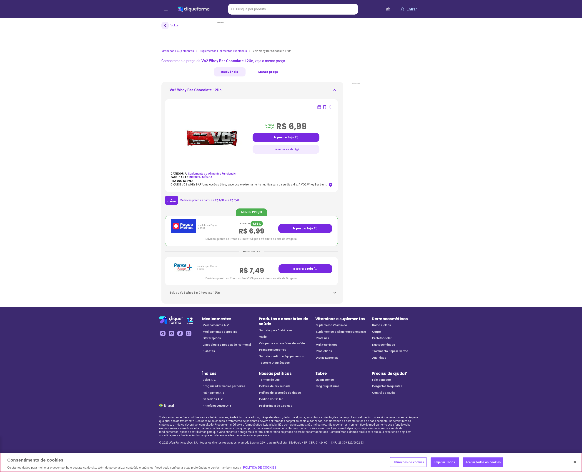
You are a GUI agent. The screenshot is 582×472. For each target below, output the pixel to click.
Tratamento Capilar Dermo (390, 351)
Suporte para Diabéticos (275, 330)
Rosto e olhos (381, 325)
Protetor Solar (381, 338)
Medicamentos (216, 318)
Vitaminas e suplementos (340, 318)
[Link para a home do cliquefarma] (202, 9)
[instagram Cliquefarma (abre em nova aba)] (188, 333)
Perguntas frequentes (387, 386)
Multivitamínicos (326, 344)
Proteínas (322, 338)
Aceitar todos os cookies (483, 462)
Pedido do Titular (271, 399)
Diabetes (209, 351)
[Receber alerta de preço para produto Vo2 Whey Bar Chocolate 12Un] (330, 107)
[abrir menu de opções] (166, 9)
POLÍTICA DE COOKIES (259, 467)
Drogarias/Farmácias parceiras (224, 386)
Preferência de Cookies (275, 405)
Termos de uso (269, 379)
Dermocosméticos (390, 318)
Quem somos (325, 379)
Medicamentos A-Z (216, 325)
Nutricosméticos (383, 344)
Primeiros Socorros (272, 349)
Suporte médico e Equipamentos (281, 356)
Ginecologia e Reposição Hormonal (227, 344)
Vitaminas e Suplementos (177, 51)
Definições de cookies (408, 462)
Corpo (376, 331)
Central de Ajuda (383, 392)
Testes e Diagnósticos (274, 362)
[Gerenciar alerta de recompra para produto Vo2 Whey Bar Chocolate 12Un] (319, 107)
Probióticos (324, 351)
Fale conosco (381, 379)
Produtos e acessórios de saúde (283, 321)
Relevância (229, 72)
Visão (263, 336)
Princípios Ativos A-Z (217, 405)
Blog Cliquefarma (327, 386)
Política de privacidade (275, 386)
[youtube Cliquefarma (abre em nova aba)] (171, 333)
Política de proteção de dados (280, 392)
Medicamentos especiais (220, 331)
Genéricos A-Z (213, 399)
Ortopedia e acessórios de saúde (282, 343)
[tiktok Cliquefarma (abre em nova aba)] (180, 333)
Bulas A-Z (209, 379)
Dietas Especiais (327, 357)
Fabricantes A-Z (214, 392)
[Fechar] (575, 462)
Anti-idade (379, 357)
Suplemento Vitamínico (331, 325)
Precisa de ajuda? (389, 373)
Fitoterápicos (212, 338)
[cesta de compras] (388, 9)
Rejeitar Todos (444, 462)
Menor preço (268, 72)
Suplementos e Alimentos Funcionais (223, 51)
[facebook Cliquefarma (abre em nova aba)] (162, 333)
